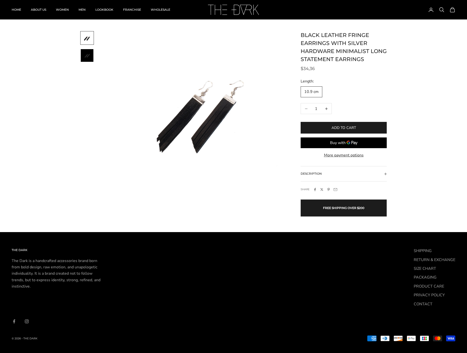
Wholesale (160, 9)
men (82, 9)
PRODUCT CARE (429, 286)
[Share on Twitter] (322, 189)
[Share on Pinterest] (329, 189)
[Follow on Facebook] (14, 321)
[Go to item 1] (87, 38)
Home (16, 9)
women (62, 9)
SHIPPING (423, 250)
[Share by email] (335, 189)
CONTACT (423, 304)
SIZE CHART (425, 268)
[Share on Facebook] (315, 189)
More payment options (344, 155)
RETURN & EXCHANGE (434, 259)
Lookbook (104, 9)
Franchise (132, 9)
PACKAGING (425, 277)
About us (38, 9)
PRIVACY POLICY (429, 295)
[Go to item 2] (87, 55)
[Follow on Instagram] (26, 321)
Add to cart (344, 127)
